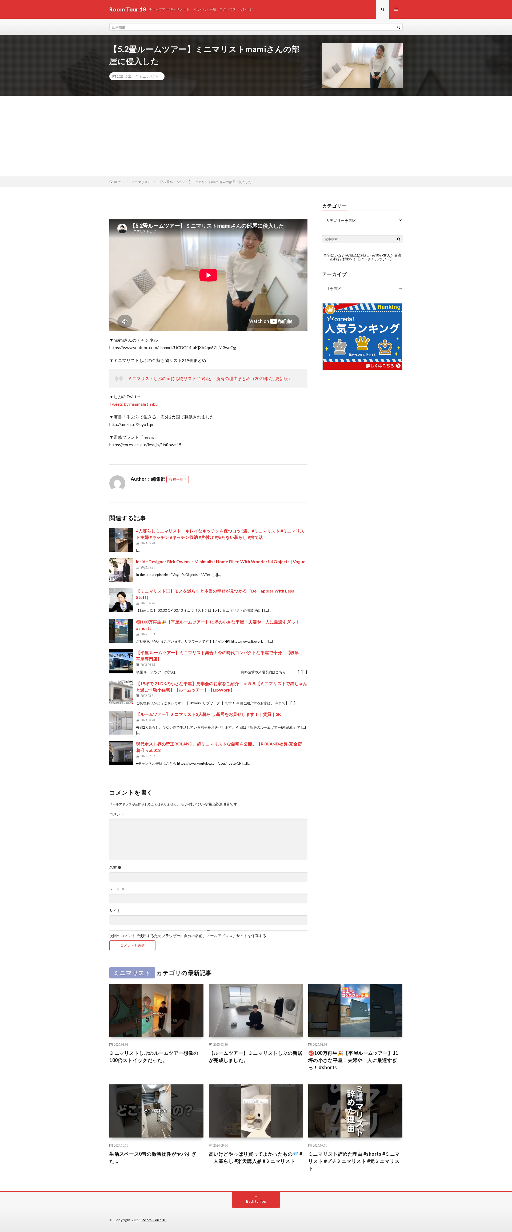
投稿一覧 (176, 479)
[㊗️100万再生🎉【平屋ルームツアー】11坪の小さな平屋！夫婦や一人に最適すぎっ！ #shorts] (121, 631)
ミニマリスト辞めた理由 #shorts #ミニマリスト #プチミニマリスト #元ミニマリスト (354, 1161)
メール (117, 889)
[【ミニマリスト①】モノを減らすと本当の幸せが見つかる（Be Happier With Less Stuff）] (121, 600)
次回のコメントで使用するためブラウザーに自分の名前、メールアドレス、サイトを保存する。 (189, 936)
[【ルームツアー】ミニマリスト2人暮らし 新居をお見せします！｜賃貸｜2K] (121, 723)
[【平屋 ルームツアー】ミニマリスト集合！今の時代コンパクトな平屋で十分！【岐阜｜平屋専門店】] (121, 661)
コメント (116, 814)
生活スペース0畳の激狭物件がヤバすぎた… (152, 1157)
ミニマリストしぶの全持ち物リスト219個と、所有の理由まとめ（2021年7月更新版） (210, 378)
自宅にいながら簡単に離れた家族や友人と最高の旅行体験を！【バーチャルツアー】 (362, 257)
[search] (398, 27)
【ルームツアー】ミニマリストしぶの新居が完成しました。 (256, 1056)
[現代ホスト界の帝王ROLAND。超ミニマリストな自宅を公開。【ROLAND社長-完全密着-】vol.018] (121, 753)
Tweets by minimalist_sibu (133, 403)
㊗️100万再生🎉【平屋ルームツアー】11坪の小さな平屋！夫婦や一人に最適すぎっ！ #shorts (353, 1060)
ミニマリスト (149, 76)
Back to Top (256, 1201)
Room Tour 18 (154, 1220)
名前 (115, 867)
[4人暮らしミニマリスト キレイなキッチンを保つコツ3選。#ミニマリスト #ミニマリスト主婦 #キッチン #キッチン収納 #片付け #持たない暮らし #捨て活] (121, 540)
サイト (115, 911)
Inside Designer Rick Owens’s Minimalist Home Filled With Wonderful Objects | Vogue (220, 561)
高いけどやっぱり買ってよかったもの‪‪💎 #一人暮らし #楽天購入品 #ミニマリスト (255, 1157)
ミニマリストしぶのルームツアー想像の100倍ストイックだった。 (153, 1056)
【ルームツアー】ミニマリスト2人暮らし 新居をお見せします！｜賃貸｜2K (208, 714)
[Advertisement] (256, 136)
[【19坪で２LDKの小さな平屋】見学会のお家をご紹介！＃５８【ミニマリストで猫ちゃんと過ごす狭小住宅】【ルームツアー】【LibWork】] (121, 692)
